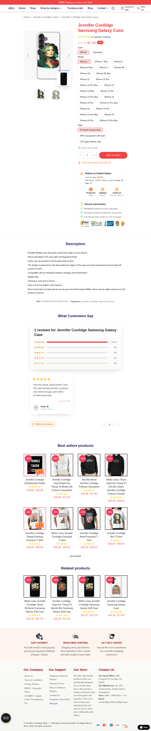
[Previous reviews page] (104, 424)
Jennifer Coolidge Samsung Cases (80, 17)
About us (28, 676)
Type (80, 47)
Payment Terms (57, 683)
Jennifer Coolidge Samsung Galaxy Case (116, 604)
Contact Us (55, 695)
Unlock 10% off (6, 718)
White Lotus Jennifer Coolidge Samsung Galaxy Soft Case (89, 604)
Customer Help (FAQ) (60, 699)
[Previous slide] (28, 55)
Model (81, 57)
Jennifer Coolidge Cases (46, 17)
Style (80, 125)
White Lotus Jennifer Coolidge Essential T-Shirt (62, 536)
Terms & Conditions (33, 680)
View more (75, 556)
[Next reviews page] (119, 424)
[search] (113, 8)
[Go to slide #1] (41, 95)
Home (27, 17)
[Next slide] (68, 55)
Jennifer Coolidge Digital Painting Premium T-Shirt (35, 536)
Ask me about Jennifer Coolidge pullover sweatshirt (89, 483)
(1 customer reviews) (100, 37)
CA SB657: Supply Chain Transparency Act (33, 699)
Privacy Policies (31, 684)
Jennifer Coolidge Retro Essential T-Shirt (89, 536)
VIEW (34, 473)
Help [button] (145, 727)
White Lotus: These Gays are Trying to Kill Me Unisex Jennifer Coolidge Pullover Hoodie (116, 486)
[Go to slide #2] (56, 95)
